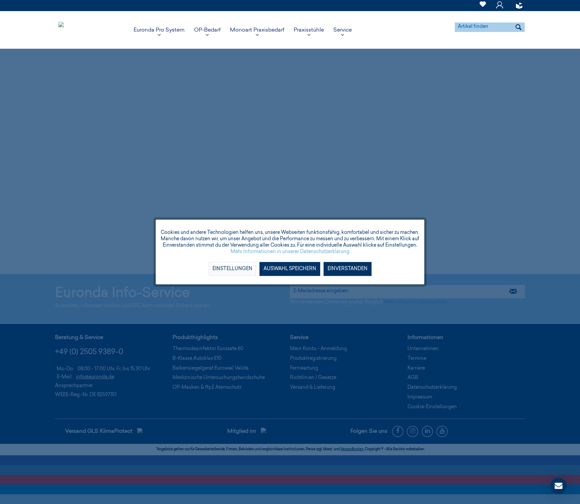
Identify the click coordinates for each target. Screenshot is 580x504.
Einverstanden (348, 269)
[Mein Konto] (499, 8)
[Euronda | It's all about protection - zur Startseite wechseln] (61, 30)
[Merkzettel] (483, 8)
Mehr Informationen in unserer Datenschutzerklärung (290, 252)
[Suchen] (518, 27)
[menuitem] (483, 5)
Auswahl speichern (289, 269)
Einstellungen (232, 269)
